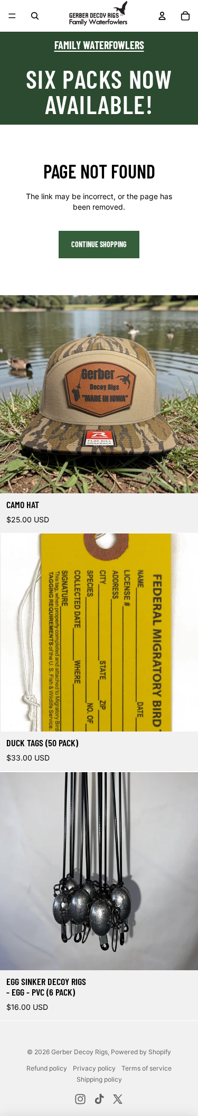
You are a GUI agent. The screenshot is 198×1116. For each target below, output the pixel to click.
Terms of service (146, 1068)
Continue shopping (99, 244)
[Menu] (12, 16)
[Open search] (34, 15)
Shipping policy (99, 1079)
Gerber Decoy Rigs (79, 1052)
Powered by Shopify (141, 1052)
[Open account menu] (162, 15)
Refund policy (46, 1068)
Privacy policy (94, 1068)
